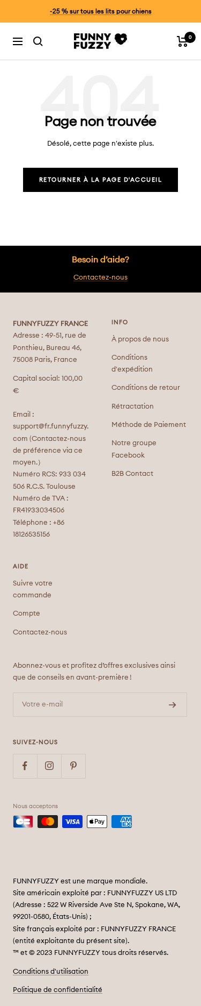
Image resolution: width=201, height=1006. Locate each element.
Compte (26, 613)
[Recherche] (38, 41)
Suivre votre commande (33, 589)
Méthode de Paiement (148, 425)
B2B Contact (132, 473)
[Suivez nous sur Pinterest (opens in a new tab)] (73, 766)
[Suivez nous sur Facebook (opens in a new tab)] (25, 766)
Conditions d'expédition (132, 363)
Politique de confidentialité (57, 990)
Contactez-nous (100, 277)
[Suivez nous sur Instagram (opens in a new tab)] (49, 766)
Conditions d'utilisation (50, 971)
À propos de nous (140, 339)
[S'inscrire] (172, 705)
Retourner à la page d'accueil (100, 180)
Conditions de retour (145, 387)
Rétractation (132, 406)
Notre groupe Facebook (134, 449)
